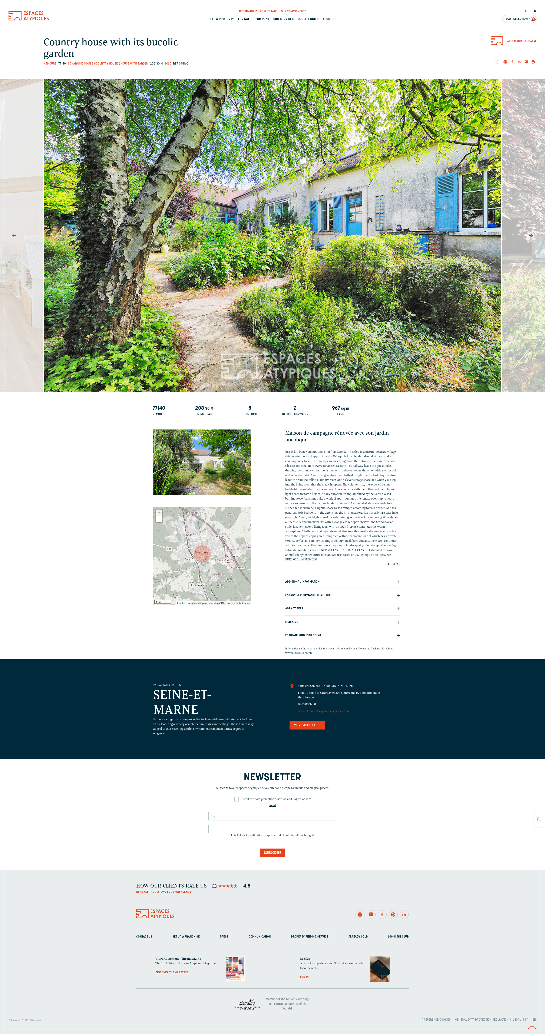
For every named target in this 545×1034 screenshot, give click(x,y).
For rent (262, 19)
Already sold (358, 936)
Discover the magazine (171, 972)
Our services (283, 19)
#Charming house (80, 63)
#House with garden (133, 63)
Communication (260, 936)
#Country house (106, 63)
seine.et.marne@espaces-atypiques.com (323, 711)
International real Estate (257, 11)
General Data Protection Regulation (482, 1019)
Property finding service (309, 936)
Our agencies (308, 19)
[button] (202, 553)
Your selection (520, 19)
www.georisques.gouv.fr (298, 652)
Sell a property (221, 19)
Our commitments (294, 11)
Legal (517, 1019)
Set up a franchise (186, 936)
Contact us (144, 936)
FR (527, 11)
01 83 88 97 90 (307, 704)
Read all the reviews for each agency (163, 892)
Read (272, 805)
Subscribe (272, 853)
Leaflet (181, 603)
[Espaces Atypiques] (29, 19)
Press (224, 936)
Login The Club (398, 936)
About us (330, 19)
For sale (244, 19)
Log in (304, 977)
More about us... (307, 725)
